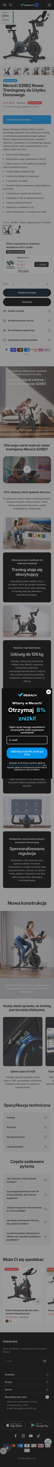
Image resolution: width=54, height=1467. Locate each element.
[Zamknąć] (48, 691)
